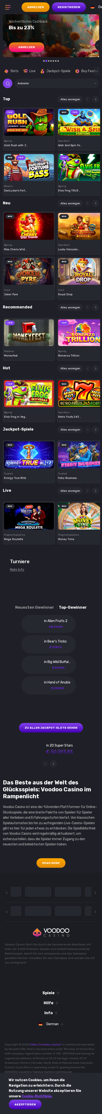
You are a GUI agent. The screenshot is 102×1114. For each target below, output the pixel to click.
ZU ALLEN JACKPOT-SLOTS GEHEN (51, 727)
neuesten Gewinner (34, 607)
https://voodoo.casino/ (46, 1044)
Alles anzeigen (70, 99)
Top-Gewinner (73, 607)
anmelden (26, 47)
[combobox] (57, 83)
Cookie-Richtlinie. (37, 1096)
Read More (51, 863)
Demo (29, 130)
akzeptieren (25, 1104)
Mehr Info (17, 570)
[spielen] (29, 120)
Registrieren (69, 7)
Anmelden (35, 7)
